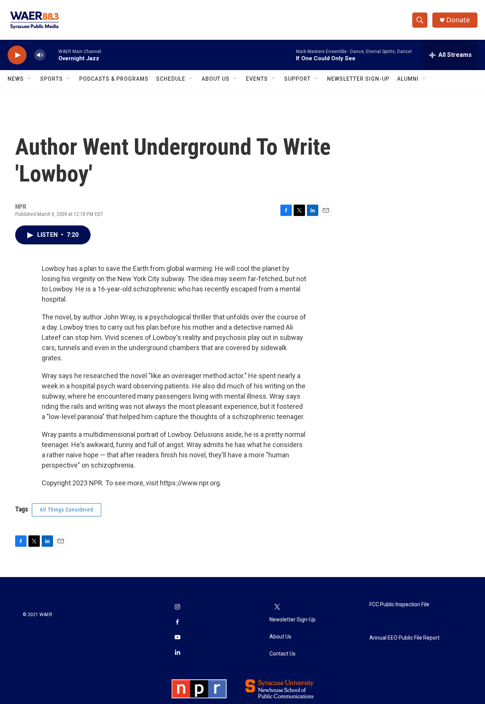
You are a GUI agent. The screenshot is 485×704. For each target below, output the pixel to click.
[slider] (52, 55)
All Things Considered (66, 510)
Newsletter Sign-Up (358, 79)
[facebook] (177, 622)
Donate (458, 20)
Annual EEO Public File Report (404, 638)
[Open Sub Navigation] (30, 79)
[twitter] (277, 607)
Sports (51, 79)
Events (257, 79)
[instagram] (177, 607)
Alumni (408, 79)
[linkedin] (177, 652)
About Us (216, 79)
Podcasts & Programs (114, 79)
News (16, 79)
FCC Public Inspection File (399, 604)
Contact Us (282, 654)
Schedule (170, 79)
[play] (17, 55)
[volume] (39, 55)
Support (297, 79)
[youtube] (177, 637)
